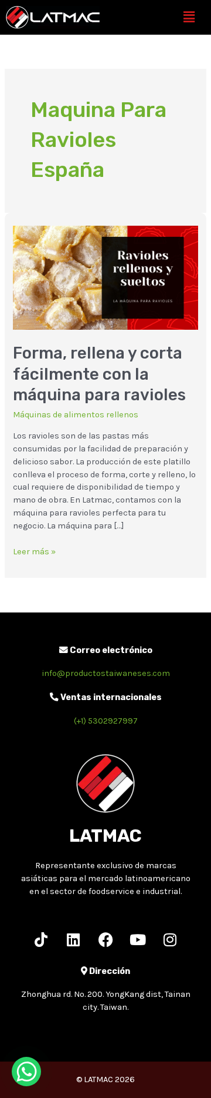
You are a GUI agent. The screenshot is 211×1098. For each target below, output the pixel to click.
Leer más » (34, 551)
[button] (189, 17)
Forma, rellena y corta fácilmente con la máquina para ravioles (99, 373)
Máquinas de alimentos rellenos (75, 415)
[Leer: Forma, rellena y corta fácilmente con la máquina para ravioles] (105, 277)
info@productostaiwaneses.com (106, 673)
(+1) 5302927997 (106, 721)
